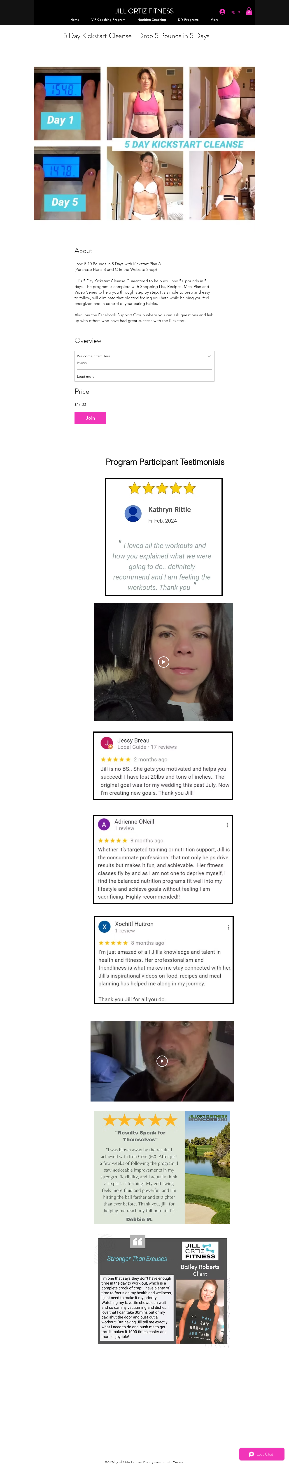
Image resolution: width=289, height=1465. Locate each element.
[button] (249, 11)
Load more (86, 376)
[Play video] (163, 662)
